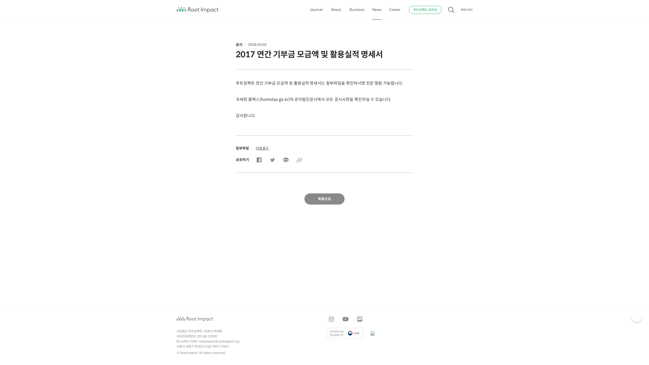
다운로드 (262, 148)
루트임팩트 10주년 (425, 10)
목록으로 (324, 199)
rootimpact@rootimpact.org (219, 341)
